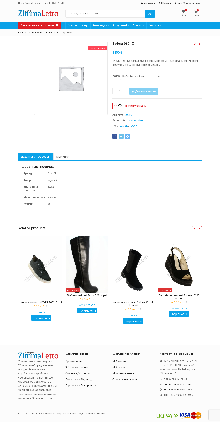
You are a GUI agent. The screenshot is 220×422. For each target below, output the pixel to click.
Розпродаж (100, 25)
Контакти (154, 25)
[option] (71, 78)
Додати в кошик (145, 91)
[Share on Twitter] (121, 136)
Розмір (116, 76)
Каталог (72, 25)
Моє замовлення (123, 373)
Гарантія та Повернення (80, 385)
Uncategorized (135, 120)
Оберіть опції (41, 318)
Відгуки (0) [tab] (62, 156)
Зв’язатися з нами (76, 367)
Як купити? (120, 25)
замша (124, 125)
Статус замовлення (124, 379)
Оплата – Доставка (77, 373)
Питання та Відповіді (78, 379)
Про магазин (73, 361)
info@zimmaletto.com (177, 384)
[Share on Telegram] (127, 136)
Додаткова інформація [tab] (35, 156)
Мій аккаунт (120, 367)
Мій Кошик (119, 361)
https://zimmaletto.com (178, 389)
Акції (85, 25)
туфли (133, 125)
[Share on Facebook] (114, 136)
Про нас (138, 25)
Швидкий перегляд (42, 302)
